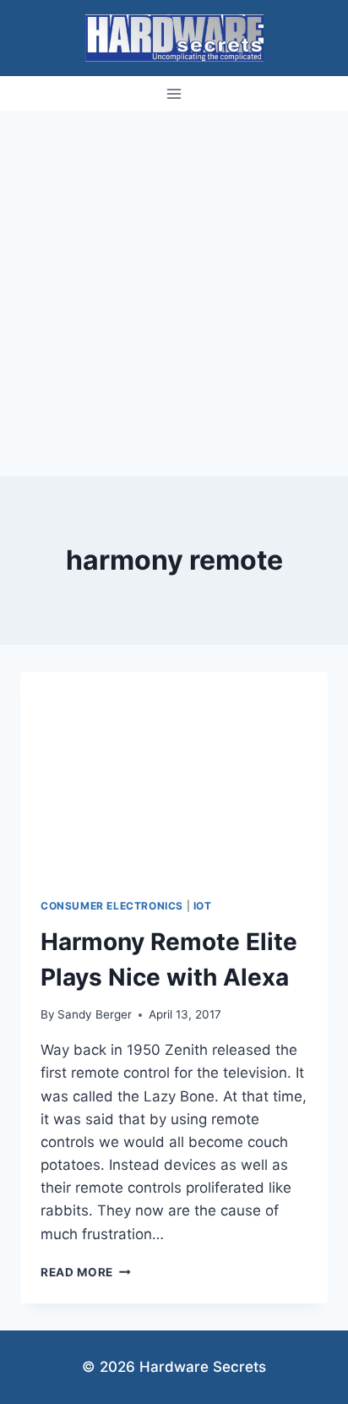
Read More (86, 1272)
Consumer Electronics (112, 905)
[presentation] (174, 774)
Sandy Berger (94, 1014)
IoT (202, 905)
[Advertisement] (174, 293)
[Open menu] (174, 93)
